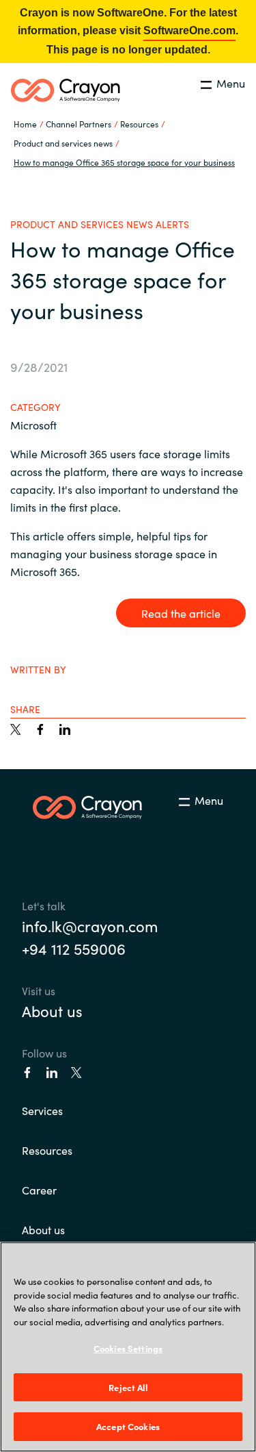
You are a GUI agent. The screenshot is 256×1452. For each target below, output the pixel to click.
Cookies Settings (128, 1348)
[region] (128, 1347)
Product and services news (63, 143)
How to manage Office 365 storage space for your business (124, 162)
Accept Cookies (128, 1426)
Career (39, 1189)
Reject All (128, 1387)
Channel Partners (78, 123)
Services (42, 1110)
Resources (47, 1149)
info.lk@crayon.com (90, 925)
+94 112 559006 (74, 948)
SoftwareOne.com (189, 30)
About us (52, 1010)
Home (25, 123)
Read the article (181, 613)
